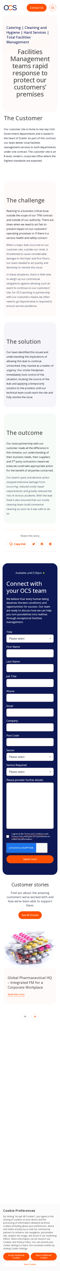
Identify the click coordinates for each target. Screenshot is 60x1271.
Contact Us (36, 7)
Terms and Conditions (34, 833)
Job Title (11, 676)
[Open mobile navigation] (52, 7)
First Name (13, 646)
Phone (10, 691)
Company (12, 720)
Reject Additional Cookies (43, 1256)
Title (9, 632)
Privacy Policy (24, 1242)
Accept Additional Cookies (16, 1256)
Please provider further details (25, 780)
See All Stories (30, 915)
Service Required (17, 765)
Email (10, 706)
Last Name (13, 661)
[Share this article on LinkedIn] (50, 544)
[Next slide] (34, 1016)
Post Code (13, 735)
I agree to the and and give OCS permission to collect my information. (31, 836)
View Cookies (30, 1264)
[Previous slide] (25, 1016)
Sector (10, 750)
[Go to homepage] (10, 7)
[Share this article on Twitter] (33, 544)
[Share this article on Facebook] (42, 544)
